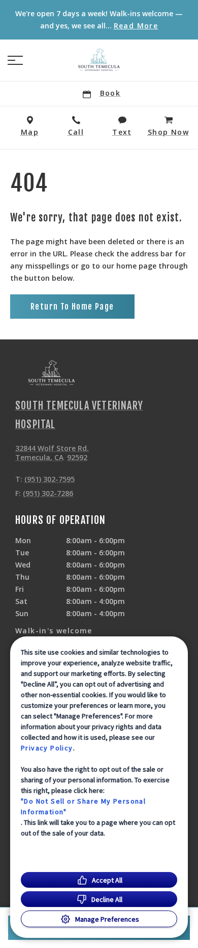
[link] (99, 60)
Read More (136, 25)
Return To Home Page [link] (72, 306)
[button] (15, 60)
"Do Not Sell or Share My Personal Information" (83, 806)
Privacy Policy (47, 747)
